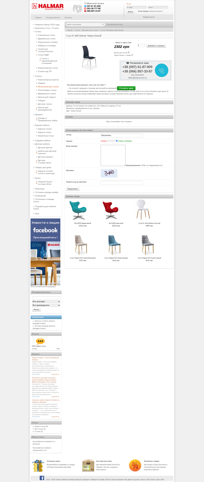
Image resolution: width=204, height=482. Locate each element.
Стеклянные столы (46, 35)
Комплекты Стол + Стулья (47, 28)
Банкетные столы (46, 136)
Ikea (37, 213)
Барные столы (44, 132)
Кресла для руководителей (45, 108)
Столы (38, 31)
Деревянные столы (46, 38)
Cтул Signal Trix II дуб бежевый (82, 258)
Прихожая (39, 189)
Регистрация (143, 11)
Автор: (69, 135)
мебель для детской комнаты (47, 152)
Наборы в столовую (47, 45)
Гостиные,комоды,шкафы (46, 192)
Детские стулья (45, 104)
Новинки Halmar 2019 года (47, 24)
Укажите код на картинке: (76, 182)
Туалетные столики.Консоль (45, 50)
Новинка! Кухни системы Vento (45, 183)
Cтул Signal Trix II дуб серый (149, 258)
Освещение (40, 196)
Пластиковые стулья (47, 90)
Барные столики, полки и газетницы (46, 172)
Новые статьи (40, 426)
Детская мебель (42, 144)
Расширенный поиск (115, 25)
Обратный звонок (95, 3)
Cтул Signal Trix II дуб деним (116, 258)
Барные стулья (45, 129)
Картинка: (70, 170)
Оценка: (69, 141)
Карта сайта (145, 480)
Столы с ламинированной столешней (49, 60)
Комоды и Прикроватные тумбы (47, 119)
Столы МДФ (43, 55)
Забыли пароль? (156, 11)
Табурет (41, 100)
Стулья (38, 76)
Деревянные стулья (47, 93)
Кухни (38, 178)
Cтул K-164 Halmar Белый (149, 223)
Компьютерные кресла (48, 80)
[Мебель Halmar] (47, 10)
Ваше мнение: (72, 146)
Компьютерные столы (48, 68)
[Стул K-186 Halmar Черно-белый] (89, 72)
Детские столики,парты (44, 161)
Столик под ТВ (44, 71)
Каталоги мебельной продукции (43, 287)
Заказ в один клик (123, 43)
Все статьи (39, 429)
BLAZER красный (116, 223)
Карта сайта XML (157, 480)
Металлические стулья (48, 86)
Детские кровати (45, 157)
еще (58, 349)
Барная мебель (42, 125)
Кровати (39, 114)
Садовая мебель (43, 140)
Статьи (37, 431)
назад (34, 349)
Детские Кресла (45, 147)
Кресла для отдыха (47, 97)
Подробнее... (55, 374)
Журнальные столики (47, 42)
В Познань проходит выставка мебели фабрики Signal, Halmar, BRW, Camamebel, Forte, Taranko (44, 380)
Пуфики (41, 83)
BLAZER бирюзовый (82, 223)
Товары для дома (43, 167)
